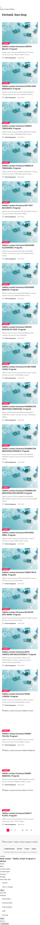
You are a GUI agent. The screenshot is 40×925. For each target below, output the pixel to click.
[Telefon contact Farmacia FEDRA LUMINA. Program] (20, 680)
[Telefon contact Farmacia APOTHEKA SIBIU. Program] (20, 519)
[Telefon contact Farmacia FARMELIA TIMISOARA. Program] (20, 152)
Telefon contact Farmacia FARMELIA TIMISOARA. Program (17, 167)
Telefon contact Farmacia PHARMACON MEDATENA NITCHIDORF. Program (19, 491)
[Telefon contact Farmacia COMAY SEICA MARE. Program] (20, 559)
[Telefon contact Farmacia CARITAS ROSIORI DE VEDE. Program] (20, 313)
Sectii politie (6, 899)
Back (2, 890)
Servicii (2, 921)
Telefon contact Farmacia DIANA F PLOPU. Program (17, 814)
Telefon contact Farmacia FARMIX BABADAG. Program (16, 774)
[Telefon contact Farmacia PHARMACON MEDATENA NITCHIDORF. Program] (20, 477)
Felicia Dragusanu (10, 58)
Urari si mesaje (7, 887)
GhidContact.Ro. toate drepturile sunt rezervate (23, 852)
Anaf (3, 911)
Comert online (5, 869)
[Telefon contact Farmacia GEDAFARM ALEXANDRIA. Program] (20, 232)
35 (22, 830)
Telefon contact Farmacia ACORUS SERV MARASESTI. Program (19, 87)
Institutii (3, 895)
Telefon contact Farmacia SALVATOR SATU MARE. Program (17, 613)
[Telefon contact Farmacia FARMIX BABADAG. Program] (20, 760)
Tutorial (4, 883)
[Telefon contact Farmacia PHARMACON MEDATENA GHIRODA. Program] (20, 435)
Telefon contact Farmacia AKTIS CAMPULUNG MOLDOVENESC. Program (19, 653)
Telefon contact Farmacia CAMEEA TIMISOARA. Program (17, 127)
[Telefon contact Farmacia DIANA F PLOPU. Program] (20, 800)
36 (26, 830)
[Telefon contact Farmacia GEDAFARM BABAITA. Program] (20, 274)
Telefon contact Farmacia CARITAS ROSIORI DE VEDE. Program (17, 328)
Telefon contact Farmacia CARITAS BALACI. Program (17, 47)
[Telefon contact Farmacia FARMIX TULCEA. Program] (20, 720)
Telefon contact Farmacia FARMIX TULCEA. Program (16, 734)
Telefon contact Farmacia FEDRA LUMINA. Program (16, 695)
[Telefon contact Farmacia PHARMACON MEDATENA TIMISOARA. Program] (20, 393)
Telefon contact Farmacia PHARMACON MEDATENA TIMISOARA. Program (19, 407)
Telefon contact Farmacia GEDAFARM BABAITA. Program (18, 288)
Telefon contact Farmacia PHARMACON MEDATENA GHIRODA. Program (19, 449)
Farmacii (6, 43)
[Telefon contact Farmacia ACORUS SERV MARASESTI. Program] (20, 73)
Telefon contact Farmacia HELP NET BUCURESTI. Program (17, 206)
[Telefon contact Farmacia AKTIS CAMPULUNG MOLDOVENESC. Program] (20, 638)
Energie (2, 877)
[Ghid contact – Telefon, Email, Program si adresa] (20, 842)
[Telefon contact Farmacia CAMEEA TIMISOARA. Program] (20, 112)
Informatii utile (5, 879)
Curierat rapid (5, 871)
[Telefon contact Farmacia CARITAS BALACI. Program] (20, 33)
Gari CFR (3, 893)
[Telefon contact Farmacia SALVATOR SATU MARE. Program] (20, 599)
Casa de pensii (7, 907)
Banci (2, 866)
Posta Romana (7, 903)
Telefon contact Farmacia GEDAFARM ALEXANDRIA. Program (18, 246)
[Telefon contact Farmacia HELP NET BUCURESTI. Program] (20, 192)
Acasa (2, 864)
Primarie (5, 915)
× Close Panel (4, 923)
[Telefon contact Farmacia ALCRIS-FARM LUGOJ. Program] (20, 353)
